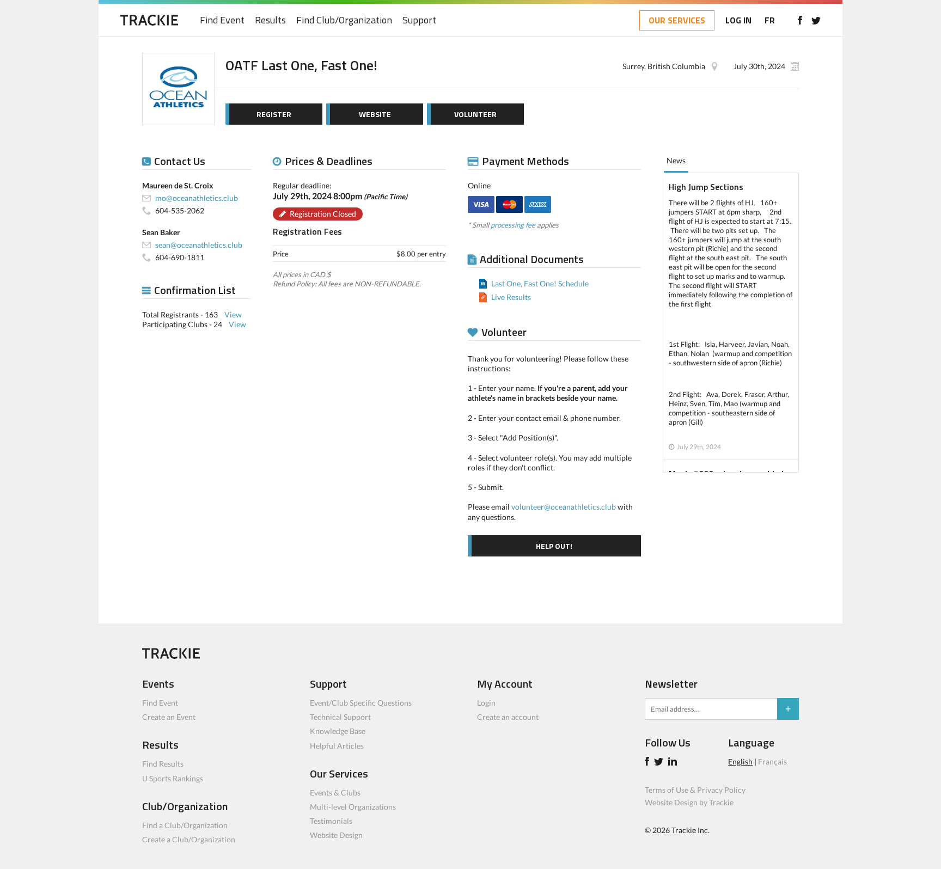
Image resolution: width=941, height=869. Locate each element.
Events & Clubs (335, 792)
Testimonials (331, 820)
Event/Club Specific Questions (361, 702)
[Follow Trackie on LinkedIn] (674, 762)
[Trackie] (171, 655)
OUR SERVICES (677, 20)
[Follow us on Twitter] (816, 20)
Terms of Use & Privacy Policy (695, 789)
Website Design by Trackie (689, 802)
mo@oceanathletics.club (196, 198)
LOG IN (738, 20)
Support (419, 20)
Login (486, 702)
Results (270, 20)
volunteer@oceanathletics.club (563, 506)
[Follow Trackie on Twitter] (660, 762)
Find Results (163, 763)
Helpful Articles (337, 745)
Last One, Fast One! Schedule (540, 283)
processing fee (513, 225)
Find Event (222, 20)
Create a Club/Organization (188, 839)
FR (770, 20)
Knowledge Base (337, 731)
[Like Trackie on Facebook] (648, 762)
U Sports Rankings (172, 778)
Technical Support (340, 716)
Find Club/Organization (344, 20)
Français (772, 761)
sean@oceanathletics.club (198, 244)
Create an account (508, 716)
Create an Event (168, 716)
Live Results (511, 297)
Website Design (336, 835)
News (676, 160)
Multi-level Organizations (353, 806)
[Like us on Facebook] (799, 20)
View (233, 314)
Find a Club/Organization (185, 825)
